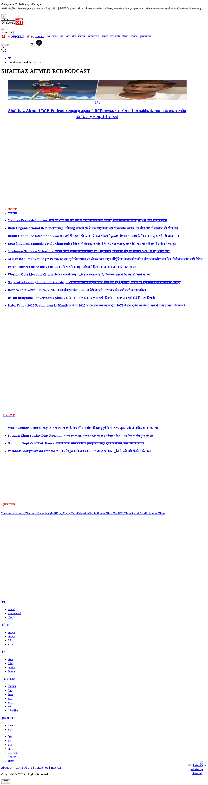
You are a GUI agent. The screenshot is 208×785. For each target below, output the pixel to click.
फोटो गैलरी (115, 36)
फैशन (10, 695)
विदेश (54, 36)
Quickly (17, 37)
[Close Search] (39, 43)
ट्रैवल (10, 691)
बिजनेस (134, 36)
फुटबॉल (11, 668)
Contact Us (41, 768)
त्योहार (10, 703)
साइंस (10, 730)
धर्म (9, 707)
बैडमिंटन (11, 672)
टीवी (10, 641)
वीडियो (125, 36)
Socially (37, 37)
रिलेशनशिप (13, 711)
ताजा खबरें (12, 210)
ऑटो (67, 36)
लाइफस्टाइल (93, 36)
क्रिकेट (97, 103)
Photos (12, 757)
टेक (61, 36)
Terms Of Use (23, 768)
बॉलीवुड (11, 633)
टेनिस (10, 664)
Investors (57, 768)
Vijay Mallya (63, 514)
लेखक (10, 726)
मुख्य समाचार (145, 36)
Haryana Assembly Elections (19, 514)
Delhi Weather (80, 514)
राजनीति (11, 610)
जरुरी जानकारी (14, 614)
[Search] (2, 29)
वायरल (105, 36)
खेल (74, 36)
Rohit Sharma (97, 514)
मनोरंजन (81, 36)
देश (48, 36)
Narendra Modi (46, 514)
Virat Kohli (113, 514)
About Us (7, 768)
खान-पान (12, 687)
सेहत (10, 699)
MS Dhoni (126, 514)
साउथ (10, 645)
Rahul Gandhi (140, 514)
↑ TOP (6, 781)
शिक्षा (10, 618)
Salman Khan (156, 514)
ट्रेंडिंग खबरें (12, 214)
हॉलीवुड (11, 637)
